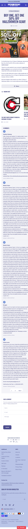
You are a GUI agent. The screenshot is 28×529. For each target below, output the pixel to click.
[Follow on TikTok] (13, 505)
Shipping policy (4, 523)
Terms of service (19, 521)
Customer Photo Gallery (5, 457)
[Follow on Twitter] (6, 505)
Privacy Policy (18, 466)
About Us (17, 452)
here (26, 81)
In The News (4, 468)
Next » (20, 390)
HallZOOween (4, 64)
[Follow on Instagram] (10, 505)
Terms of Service (11, 403)
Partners (3, 466)
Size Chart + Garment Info (20, 460)
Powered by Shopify (14, 519)
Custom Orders (5, 460)
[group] (14, 440)
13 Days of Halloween (14, 11)
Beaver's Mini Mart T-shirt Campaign (6, 472)
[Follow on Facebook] (2, 505)
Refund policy (4, 521)
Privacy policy (11, 521)
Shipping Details (19, 464)
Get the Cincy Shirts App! (6, 453)
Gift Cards (3, 463)
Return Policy (18, 469)
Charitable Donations (6, 475)
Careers (17, 454)
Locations (17, 457)
